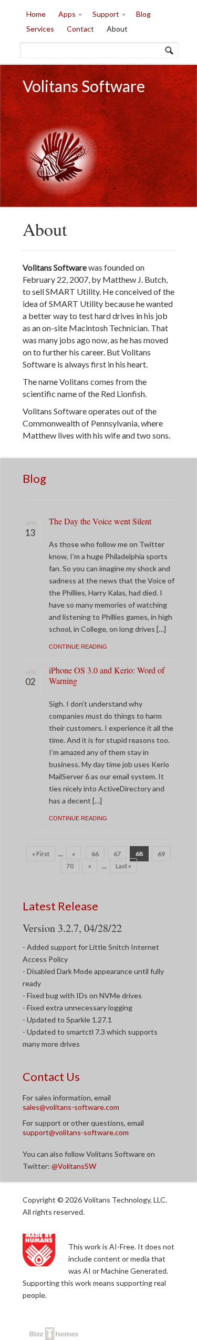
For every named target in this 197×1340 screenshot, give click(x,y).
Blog (143, 13)
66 (95, 854)
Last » (123, 866)
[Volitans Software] (62, 190)
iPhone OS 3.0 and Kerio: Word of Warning (106, 675)
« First (40, 854)
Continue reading (78, 646)
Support (102, 15)
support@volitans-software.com (76, 1132)
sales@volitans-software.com (71, 1107)
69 (161, 854)
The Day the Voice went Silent (100, 521)
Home (36, 13)
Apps (64, 15)
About (117, 28)
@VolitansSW (73, 1166)
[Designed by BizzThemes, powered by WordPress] (50, 1334)
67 (117, 854)
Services (40, 28)
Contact (80, 28)
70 (70, 866)
